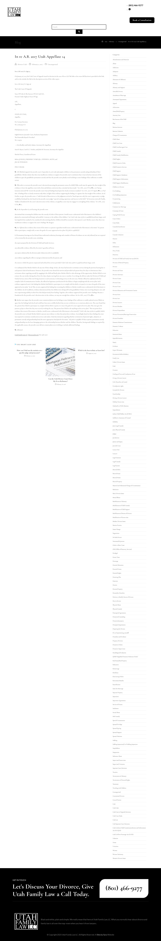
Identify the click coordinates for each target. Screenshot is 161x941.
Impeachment (116, 410)
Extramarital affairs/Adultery (121, 354)
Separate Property (118, 692)
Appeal (115, 103)
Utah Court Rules (117, 816)
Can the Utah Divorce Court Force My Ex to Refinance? (60, 380)
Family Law (116, 358)
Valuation (115, 838)
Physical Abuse (117, 605)
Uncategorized (53, 64)
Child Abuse (116, 139)
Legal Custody (116, 462)
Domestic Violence (118, 326)
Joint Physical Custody (119, 430)
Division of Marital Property (121, 263)
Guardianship (116, 394)
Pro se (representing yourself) (121, 633)
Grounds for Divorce (118, 390)
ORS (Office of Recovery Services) (122, 549)
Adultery (115, 75)
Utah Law (115, 820)
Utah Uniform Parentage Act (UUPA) (123, 834)
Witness (115, 850)
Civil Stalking (116, 191)
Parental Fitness (117, 569)
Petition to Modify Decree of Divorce (123, 597)
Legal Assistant (117, 458)
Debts (114, 243)
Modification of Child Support (121, 509)
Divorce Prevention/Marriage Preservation (124, 314)
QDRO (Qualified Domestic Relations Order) (125, 657)
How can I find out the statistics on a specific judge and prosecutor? (29, 351)
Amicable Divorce (118, 91)
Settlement (116, 708)
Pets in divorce (117, 601)
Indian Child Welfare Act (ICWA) (122, 414)
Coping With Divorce (119, 215)
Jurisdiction (116, 438)
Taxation (115, 772)
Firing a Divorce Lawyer (119, 378)
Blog (114, 123)
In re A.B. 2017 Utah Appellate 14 (137, 41)
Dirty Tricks (116, 251)
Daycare (115, 239)
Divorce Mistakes (117, 306)
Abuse (114, 63)
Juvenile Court (117, 446)
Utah (114, 804)
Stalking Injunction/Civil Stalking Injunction (125, 744)
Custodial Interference (119, 227)
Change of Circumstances (120, 135)
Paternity (115, 581)
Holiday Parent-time (118, 402)
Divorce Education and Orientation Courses (125, 290)
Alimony (115, 83)
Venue (114, 842)
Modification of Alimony (120, 501)
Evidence (115, 346)
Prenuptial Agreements (119, 625)
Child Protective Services (119, 167)
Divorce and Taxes (118, 270)
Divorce (115, 266)
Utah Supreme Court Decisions (121, 824)
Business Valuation (118, 131)
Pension (115, 585)
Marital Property (117, 481)
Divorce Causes (117, 278)
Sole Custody (116, 716)
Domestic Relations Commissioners (122, 322)
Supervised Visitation (119, 764)
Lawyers (115, 454)
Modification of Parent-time (120, 517)
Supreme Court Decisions (120, 768)
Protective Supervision (119, 649)
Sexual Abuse (116, 712)
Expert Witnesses (117, 350)
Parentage (115, 561)
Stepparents (116, 752)
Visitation (115, 846)
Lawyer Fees (116, 450)
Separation (116, 696)
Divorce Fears (116, 294)
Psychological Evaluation (119, 653)
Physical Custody (117, 609)
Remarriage (116, 669)
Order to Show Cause (118, 545)
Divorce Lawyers (117, 302)
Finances (115, 370)
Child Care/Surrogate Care (120, 147)
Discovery (115, 255)
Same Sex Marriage (118, 689)
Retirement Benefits (118, 681)
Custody (115, 231)
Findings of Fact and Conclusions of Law (124, 374)
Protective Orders (118, 645)
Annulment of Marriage (119, 95)
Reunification (116, 684)
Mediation (116, 489)
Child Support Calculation (120, 175)
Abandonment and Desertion (121, 59)
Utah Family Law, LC (21, 335)
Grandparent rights (118, 386)
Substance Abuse (117, 756)
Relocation (116, 665)
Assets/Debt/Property (119, 111)
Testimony (116, 784)
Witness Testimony (118, 854)
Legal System (116, 466)
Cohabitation (116, 203)
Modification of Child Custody (121, 505)
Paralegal (115, 553)
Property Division (118, 641)
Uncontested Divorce (118, 796)
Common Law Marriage (119, 207)
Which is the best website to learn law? (91, 350)
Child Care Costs (117, 143)
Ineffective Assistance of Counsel (122, 418)
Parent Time (116, 557)
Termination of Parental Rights (121, 780)
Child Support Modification (120, 183)
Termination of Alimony (119, 776)
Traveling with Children (119, 788)
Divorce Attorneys (118, 274)
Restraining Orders (118, 676)
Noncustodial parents (118, 541)
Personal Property (118, 589)
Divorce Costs (116, 282)
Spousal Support (117, 732)
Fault (114, 366)
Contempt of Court (118, 211)
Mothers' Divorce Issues (119, 521)
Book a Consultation (142, 20)
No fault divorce (117, 537)
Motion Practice (117, 525)
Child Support (117, 171)
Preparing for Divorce (119, 629)
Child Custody (117, 151)
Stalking (115, 740)
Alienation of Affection (119, 79)
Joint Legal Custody (118, 426)
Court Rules (116, 223)
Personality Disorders (119, 593)
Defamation (116, 247)
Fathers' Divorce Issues (119, 362)
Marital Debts (116, 469)
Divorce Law (116, 298)
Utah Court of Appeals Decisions (122, 812)
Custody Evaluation (118, 235)
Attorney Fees (116, 115)
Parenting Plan (117, 577)
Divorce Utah (22, 64)
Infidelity (115, 422)
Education (115, 330)
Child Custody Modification (120, 155)
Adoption (115, 71)
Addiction (116, 67)
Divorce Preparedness (119, 310)
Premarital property (118, 621)
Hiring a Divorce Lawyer (120, 398)
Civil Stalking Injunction (119, 195)
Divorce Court (117, 286)
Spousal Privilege (117, 724)
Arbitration (116, 107)
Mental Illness (116, 497)
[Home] (102, 41)
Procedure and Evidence (119, 637)
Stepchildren (116, 748)
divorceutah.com (33, 335)
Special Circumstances (119, 720)
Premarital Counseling (119, 617)
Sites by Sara (102, 935)
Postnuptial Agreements (119, 613)
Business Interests (117, 127)
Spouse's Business (117, 736)
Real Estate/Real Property (120, 661)
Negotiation (116, 533)
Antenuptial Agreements (119, 99)
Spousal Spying (117, 728)
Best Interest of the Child (119, 119)
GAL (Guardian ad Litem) (120, 382)
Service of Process (117, 704)
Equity (114, 342)
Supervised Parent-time (119, 760)
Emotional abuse (117, 334)
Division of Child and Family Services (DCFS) (125, 258)
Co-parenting (116, 199)
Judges (114, 434)
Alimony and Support (119, 87)
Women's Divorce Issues (119, 858)
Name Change (116, 529)
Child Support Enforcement (120, 179)
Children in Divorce (118, 187)
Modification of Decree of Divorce (122, 513)
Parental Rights (117, 573)
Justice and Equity (118, 442)
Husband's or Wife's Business (120, 406)
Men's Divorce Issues (118, 493)
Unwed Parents (117, 800)
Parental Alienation (118, 565)
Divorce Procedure (118, 318)
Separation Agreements (119, 700)
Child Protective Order (119, 163)
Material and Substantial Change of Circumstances (126, 485)
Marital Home (116, 477)
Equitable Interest (117, 338)
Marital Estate (116, 473)
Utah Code (116, 808)
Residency (115, 673)
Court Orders (116, 219)
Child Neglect (116, 159)
